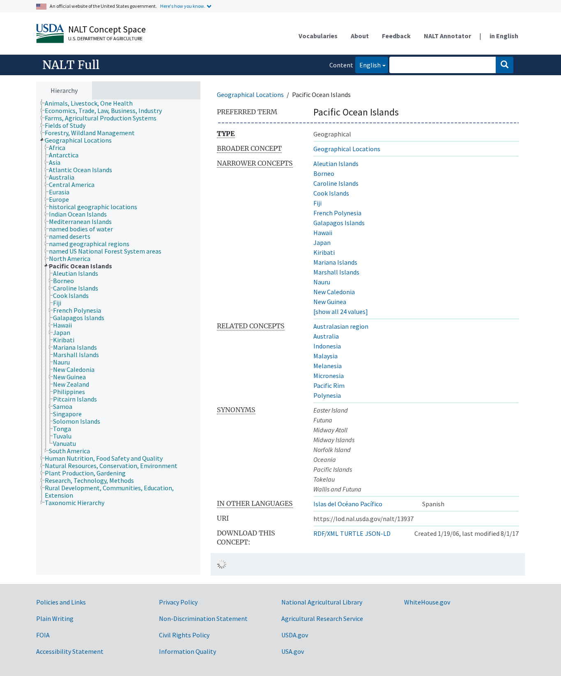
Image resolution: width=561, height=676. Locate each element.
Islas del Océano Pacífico (347, 504)
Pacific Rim (329, 385)
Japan (322, 242)
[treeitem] (92, 103)
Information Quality (187, 651)
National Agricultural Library (321, 602)
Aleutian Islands (336, 163)
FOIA (43, 635)
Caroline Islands (336, 183)
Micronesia (328, 375)
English (368, 64)
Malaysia (325, 356)
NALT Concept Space (107, 29)
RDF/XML (325, 533)
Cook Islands (331, 193)
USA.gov (292, 651)
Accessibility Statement (69, 651)
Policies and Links (61, 602)
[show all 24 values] (340, 311)
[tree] (118, 337)
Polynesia (327, 395)
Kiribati (324, 252)
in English (504, 36)
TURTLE (351, 533)
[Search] (504, 65)
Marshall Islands (336, 272)
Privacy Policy (178, 602)
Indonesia (327, 346)
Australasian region (340, 326)
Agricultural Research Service (322, 618)
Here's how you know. (182, 6)
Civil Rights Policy (184, 635)
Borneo (323, 173)
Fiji (317, 203)
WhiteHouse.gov (427, 602)
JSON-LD (378, 533)
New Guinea (329, 302)
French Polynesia (337, 213)
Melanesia (327, 366)
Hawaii (322, 232)
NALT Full (70, 65)
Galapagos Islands (339, 223)
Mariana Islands (335, 262)
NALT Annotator (447, 36)
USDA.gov (294, 635)
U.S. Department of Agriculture (105, 38)
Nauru (321, 282)
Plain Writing (55, 618)
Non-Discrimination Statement (203, 618)
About (360, 36)
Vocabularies (318, 36)
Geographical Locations (250, 94)
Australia (326, 336)
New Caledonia (334, 292)
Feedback (396, 36)
